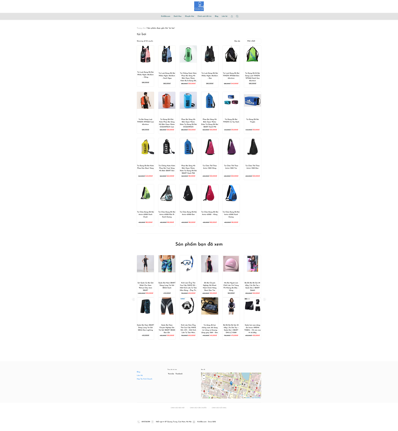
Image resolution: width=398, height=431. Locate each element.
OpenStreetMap (256, 397)
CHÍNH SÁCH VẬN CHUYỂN (198, 407)
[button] (133, 299)
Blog (216, 16)
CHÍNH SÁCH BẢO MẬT (178, 407)
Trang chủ (141, 28)
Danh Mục (177, 16)
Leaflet (247, 397)
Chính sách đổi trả (204, 16)
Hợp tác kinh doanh (144, 379)
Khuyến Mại (189, 16)
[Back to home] (199, 6)
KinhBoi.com (165, 16)
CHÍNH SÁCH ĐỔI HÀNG (219, 407)
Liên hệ (224, 16)
